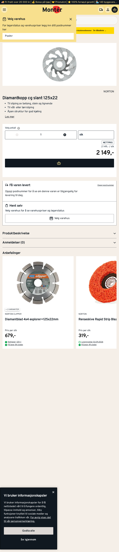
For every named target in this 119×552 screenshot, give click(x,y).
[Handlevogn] (115, 10)
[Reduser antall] (17, 135)
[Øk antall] (64, 135)
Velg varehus (62, 218)
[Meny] (4, 10)
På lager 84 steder (15, 345)
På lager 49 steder (89, 345)
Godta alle (28, 530)
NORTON (109, 91)
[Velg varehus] (101, 10)
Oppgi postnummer (105, 185)
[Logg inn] (108, 10)
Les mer (9, 117)
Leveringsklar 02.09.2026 (92, 342)
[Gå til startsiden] (52, 10)
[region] (28, 518)
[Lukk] (53, 492)
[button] (59, 233)
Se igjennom (28, 539)
